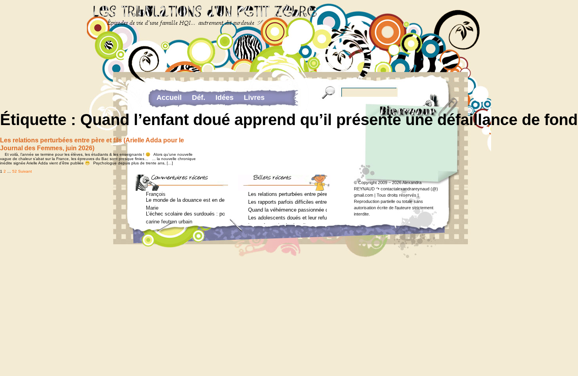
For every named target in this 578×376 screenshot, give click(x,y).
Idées (224, 97)
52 (14, 171)
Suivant (25, 171)
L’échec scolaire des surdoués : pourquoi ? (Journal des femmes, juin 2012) (185, 214)
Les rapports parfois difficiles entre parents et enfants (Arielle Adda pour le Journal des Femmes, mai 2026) (287, 202)
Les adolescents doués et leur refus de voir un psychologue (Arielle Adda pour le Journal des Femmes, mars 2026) (287, 218)
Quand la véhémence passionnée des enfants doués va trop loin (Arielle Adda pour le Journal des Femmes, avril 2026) (287, 210)
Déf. (198, 97)
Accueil (169, 97)
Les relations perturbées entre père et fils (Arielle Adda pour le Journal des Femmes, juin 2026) (287, 194)
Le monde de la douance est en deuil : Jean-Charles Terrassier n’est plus (185, 200)
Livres (254, 97)
